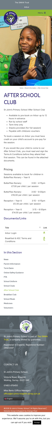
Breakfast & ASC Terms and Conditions (18, 240)
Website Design (10, 411)
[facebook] (26, 353)
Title (7, 227)
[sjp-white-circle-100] (26, 321)
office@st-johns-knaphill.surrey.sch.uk (22, 393)
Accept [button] (37, 422)
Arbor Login (10, 233)
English (9, 399)
